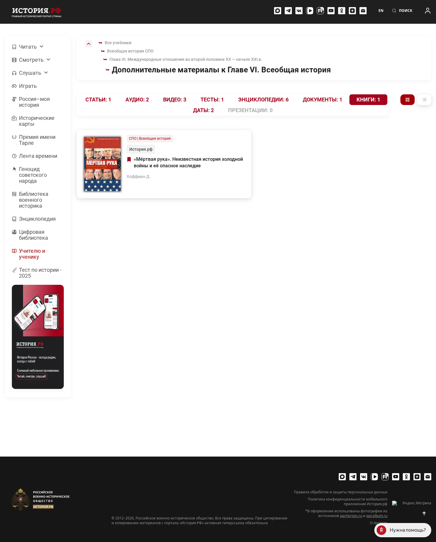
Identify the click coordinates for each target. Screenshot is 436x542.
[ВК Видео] (309, 10)
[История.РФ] (36, 12)
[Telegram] (288, 10)
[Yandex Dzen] (352, 10)
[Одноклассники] (341, 10)
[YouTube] (331, 10)
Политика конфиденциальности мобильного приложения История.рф (347, 501)
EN (381, 10)
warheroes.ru (351, 515)
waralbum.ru (376, 515)
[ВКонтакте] (299, 10)
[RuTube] (320, 10)
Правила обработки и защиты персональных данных (340, 492)
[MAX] (277, 10)
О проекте (378, 523)
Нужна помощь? (408, 530)
